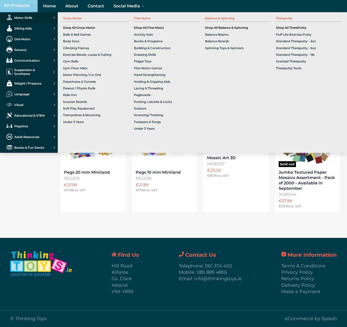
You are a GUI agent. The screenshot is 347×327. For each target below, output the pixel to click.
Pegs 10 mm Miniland (158, 172)
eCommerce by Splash (311, 318)
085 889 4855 (212, 272)
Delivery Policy (298, 285)
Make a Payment (300, 291)
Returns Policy (297, 278)
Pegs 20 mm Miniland (87, 172)
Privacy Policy (297, 272)
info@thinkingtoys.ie (218, 278)
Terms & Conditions (303, 266)
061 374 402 (218, 266)
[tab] (29, 17)
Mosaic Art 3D (221, 157)
